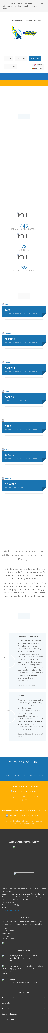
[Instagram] (28, 45)
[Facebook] (20, 45)
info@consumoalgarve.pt (12, 910)
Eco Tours (6, 1008)
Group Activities (8, 1019)
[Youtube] (24, 45)
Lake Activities (7, 1003)
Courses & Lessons (9, 1014)
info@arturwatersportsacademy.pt (21, 3)
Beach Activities (8, 998)
